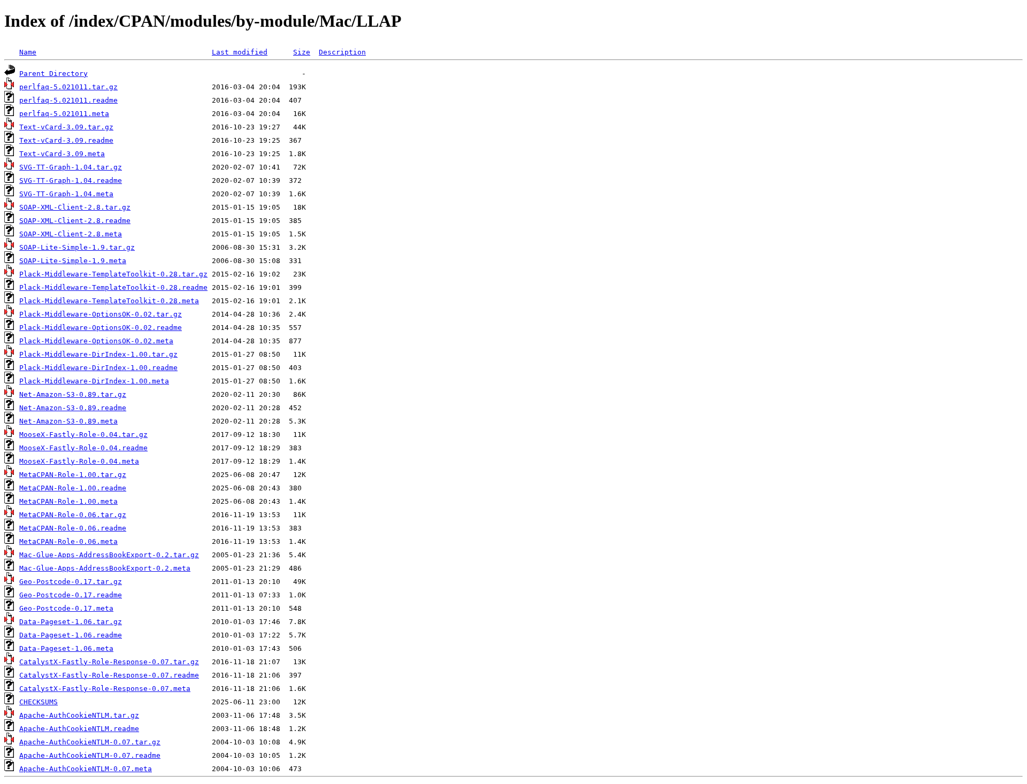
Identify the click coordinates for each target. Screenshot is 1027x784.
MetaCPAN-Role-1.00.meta (68, 501)
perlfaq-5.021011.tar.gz (68, 87)
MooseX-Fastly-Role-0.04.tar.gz (83, 435)
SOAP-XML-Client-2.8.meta (70, 234)
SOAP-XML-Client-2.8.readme (75, 221)
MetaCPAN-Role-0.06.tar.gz (72, 515)
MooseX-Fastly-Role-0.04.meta (79, 461)
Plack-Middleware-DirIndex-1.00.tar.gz (98, 354)
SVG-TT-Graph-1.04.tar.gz (70, 167)
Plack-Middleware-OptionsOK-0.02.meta (96, 341)
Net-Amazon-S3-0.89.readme (72, 408)
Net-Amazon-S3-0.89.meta (68, 421)
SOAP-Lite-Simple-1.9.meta (72, 261)
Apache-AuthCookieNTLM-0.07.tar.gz (89, 742)
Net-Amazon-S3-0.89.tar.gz (72, 394)
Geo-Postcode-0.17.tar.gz (70, 582)
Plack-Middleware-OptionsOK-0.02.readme (100, 328)
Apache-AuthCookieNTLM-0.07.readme (89, 755)
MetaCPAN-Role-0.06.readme (72, 528)
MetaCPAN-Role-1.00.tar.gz (72, 475)
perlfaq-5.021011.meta (64, 114)
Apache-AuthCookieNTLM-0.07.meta (85, 769)
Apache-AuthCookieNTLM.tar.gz (79, 715)
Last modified (239, 52)
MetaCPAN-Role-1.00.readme (72, 488)
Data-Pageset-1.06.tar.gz (70, 622)
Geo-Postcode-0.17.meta (66, 608)
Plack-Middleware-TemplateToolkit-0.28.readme (113, 287)
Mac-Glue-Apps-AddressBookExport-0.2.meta (104, 568)
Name (27, 52)
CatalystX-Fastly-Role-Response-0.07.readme (109, 675)
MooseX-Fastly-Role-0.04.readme (83, 448)
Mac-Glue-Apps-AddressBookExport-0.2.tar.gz (109, 555)
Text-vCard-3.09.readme (66, 140)
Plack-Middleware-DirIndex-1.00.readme (98, 368)
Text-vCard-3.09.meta (62, 154)
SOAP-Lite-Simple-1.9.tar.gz (77, 247)
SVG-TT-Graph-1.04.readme (70, 180)
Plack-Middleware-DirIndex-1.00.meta (94, 381)
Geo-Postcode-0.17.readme (70, 595)
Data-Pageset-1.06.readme (70, 635)
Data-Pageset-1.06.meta (66, 648)
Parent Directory (53, 74)
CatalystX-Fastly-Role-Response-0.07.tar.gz (109, 662)
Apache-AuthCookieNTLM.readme (79, 729)
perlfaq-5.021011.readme (68, 100)
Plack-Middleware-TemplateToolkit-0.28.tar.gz (113, 274)
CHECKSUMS (38, 702)
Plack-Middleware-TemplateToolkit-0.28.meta (109, 301)
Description (342, 52)
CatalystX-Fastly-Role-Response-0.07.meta (104, 689)
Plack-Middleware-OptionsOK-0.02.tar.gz (100, 314)
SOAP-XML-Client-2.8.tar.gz (75, 207)
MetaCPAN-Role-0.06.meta (68, 541)
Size (301, 52)
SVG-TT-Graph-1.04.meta (66, 194)
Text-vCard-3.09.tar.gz (66, 127)
